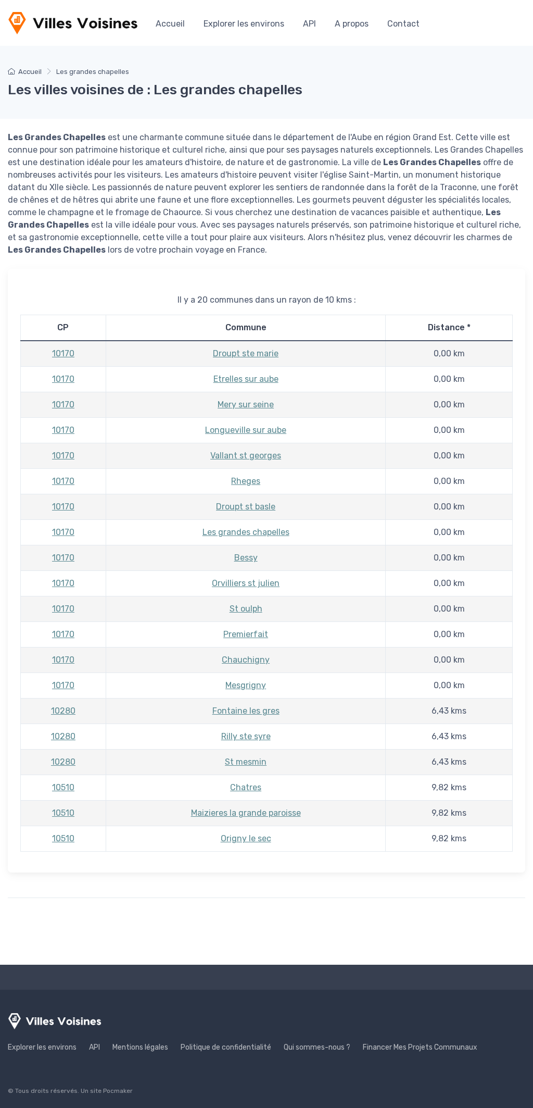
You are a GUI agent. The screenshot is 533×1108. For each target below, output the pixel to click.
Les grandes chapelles (245, 532)
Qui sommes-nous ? (317, 1047)
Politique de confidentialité (226, 1047)
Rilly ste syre (246, 736)
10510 (63, 787)
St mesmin (245, 762)
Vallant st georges (245, 455)
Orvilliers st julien (246, 583)
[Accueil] (73, 23)
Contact (403, 24)
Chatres (245, 787)
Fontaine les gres (246, 711)
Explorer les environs (244, 24)
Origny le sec (246, 838)
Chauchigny (246, 660)
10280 (63, 711)
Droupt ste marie (245, 353)
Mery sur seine (246, 404)
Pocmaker (118, 1090)
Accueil (170, 24)
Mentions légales (140, 1047)
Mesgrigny (245, 685)
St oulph (246, 609)
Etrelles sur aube (245, 379)
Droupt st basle (245, 507)
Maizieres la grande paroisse (246, 813)
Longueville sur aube (245, 430)
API (309, 24)
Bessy (246, 558)
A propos (352, 24)
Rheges (245, 481)
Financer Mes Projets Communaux (420, 1047)
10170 (63, 353)
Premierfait (245, 634)
